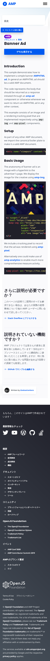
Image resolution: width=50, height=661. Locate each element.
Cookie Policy (8, 599)
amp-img (39, 177)
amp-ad (30, 95)
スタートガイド (14, 477)
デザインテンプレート (17, 492)
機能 (9, 465)
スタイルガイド (14, 565)
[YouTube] (14, 432)
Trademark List (14, 537)
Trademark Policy (15, 534)
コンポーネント (14, 484)
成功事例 (11, 461)
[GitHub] (32, 432)
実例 (20, 39)
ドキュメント (9, 39)
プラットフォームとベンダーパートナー (24, 507)
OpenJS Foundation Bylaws (20, 530)
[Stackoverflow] (41, 432)
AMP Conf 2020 (14, 549)
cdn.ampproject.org (35, 649)
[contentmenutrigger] (23, 20)
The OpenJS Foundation (18, 526)
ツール (10, 495)
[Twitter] (5, 432)
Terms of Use (8, 595)
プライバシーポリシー (25, 595)
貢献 (9, 511)
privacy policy (9, 656)
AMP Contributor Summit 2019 (21, 553)
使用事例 (11, 458)
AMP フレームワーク (16, 454)
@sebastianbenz (27, 390)
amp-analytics (12, 260)
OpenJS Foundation (14, 607)
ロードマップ (13, 514)
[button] (45, 4)
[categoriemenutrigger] (12, 30)
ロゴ (9, 568)
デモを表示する (24, 51)
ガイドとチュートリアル (18, 481)
